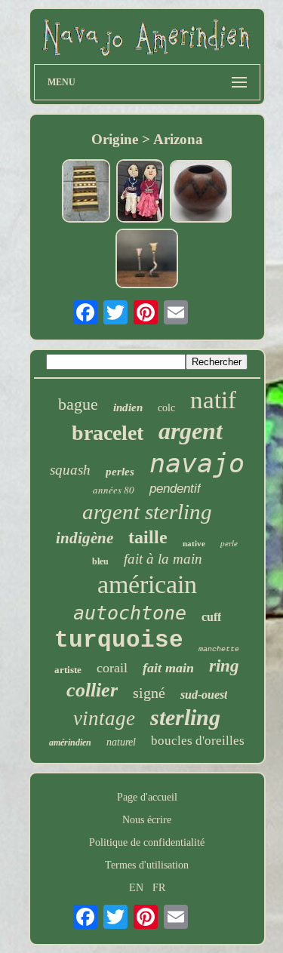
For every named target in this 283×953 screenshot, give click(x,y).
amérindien (70, 742)
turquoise (118, 640)
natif (213, 399)
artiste (68, 669)
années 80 (113, 489)
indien (128, 407)
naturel (121, 742)
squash (70, 470)
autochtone (129, 613)
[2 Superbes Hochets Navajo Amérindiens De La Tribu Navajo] (147, 260)
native (194, 543)
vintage (104, 718)
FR (158, 887)
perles (120, 472)
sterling (185, 717)
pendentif (175, 488)
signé (149, 692)
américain (147, 584)
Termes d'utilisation (147, 865)
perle (229, 543)
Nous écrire (146, 819)
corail (112, 667)
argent (190, 430)
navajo (197, 463)
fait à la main (163, 559)
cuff (211, 616)
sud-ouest (203, 694)
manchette (218, 649)
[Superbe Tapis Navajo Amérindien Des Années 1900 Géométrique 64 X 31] (86, 192)
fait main (168, 667)
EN (136, 887)
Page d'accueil (147, 797)
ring (224, 665)
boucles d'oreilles (198, 740)
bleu (100, 561)
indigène (84, 538)
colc (166, 407)
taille (148, 537)
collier (92, 690)
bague (78, 404)
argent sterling (147, 512)
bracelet (107, 432)
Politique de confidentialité (147, 842)
